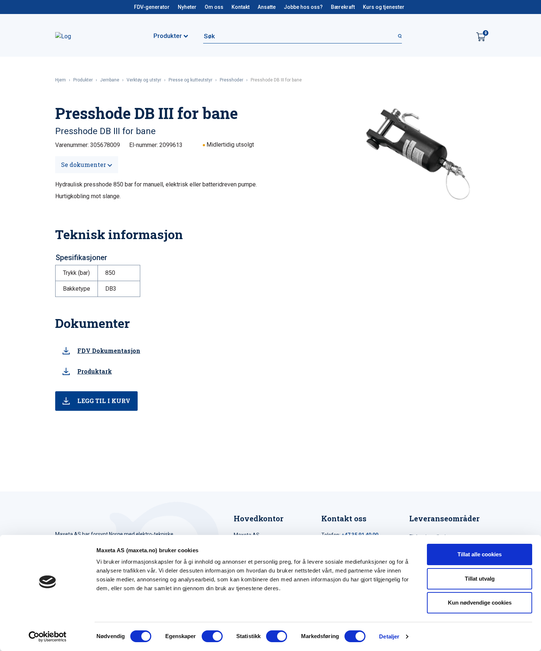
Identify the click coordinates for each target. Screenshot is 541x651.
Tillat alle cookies (479, 554)
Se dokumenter (84, 164)
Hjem (60, 80)
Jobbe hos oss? (303, 7)
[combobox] (302, 36)
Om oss (214, 7)
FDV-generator (152, 7)
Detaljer (389, 636)
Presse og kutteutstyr (190, 80)
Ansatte (267, 7)
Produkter (83, 80)
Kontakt (240, 7)
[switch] (212, 636)
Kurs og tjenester (383, 7)
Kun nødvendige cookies (480, 602)
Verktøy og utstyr (144, 80)
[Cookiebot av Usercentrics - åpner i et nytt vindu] (47, 636)
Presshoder (231, 80)
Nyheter (187, 7)
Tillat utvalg (480, 578)
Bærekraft (343, 7)
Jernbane (109, 80)
